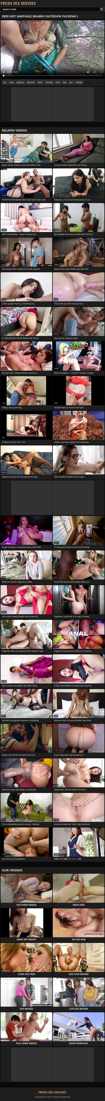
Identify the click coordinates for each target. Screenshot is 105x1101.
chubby (49, 82)
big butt (31, 82)
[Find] (102, 9)
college (79, 82)
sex (4, 82)
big (64, 82)
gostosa (20, 82)
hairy (40, 82)
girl (70, 82)
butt (58, 82)
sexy (12, 82)
